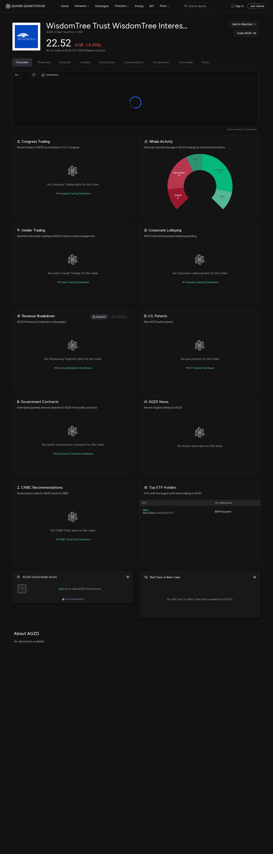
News (206, 62)
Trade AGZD (244, 33)
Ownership (185, 62)
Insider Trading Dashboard (74, 282)
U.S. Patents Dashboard (201, 368)
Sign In (239, 6)
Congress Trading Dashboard (74, 193)
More (163, 6)
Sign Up (63, 588)
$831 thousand (223, 511)
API (151, 6)
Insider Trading (33, 230)
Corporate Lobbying (165, 230)
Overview (22, 62)
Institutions (107, 62)
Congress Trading (36, 141)
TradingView (251, 129)
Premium (120, 6)
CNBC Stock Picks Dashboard (74, 539)
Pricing (139, 6)
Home (65, 6)
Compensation (134, 62)
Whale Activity (161, 141)
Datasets (81, 6)
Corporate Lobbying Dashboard (201, 282)
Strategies (102, 6)
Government (161, 62)
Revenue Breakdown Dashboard (74, 368)
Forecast (65, 62)
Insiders (85, 62)
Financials (44, 62)
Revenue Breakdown (38, 316)
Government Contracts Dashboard (74, 453)
